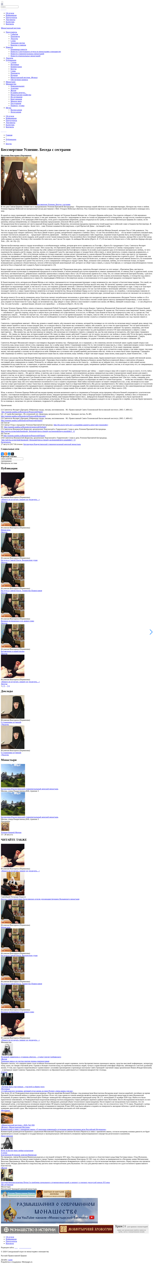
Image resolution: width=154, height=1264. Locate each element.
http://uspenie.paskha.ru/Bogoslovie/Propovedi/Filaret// (22, 412)
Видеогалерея (16, 110)
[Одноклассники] (5, 454)
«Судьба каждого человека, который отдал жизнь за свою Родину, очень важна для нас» (37, 1091)
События (14, 34)
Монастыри (10, 82)
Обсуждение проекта (19, 80)
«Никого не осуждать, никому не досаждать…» (20, 499)
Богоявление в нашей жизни (12, 651)
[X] (12, 454)
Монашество (11, 84)
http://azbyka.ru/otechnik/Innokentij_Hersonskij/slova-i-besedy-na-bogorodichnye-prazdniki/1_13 (38, 440)
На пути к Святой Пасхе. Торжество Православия (21, 591)
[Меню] (2, 4)
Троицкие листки (18, 43)
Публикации (11, 60)
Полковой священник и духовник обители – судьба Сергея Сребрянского (31, 1057)
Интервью (15, 64)
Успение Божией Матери (11, 832)
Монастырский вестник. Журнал (24, 77)
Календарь (10, 22)
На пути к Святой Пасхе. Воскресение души (19, 560)
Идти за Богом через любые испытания (17, 1150)
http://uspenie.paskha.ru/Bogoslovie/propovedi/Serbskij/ (25, 427)
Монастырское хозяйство (21, 95)
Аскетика (14, 88)
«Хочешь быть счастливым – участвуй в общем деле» (23, 1087)
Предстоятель (11, 32)
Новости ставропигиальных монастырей (27, 54)
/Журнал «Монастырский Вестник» (15, 1127)
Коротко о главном (18, 45)
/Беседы (4, 502)
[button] (151, 632)
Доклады (14, 39)
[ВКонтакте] (2, 454)
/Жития (4, 1059)
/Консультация (7, 1136)
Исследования (16, 97)
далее (10, 1260)
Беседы (13, 69)
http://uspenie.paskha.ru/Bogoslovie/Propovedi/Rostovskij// (23, 416)
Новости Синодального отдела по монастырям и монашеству (36, 52)
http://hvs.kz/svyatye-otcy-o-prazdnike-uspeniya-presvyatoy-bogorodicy (81, 425)
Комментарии (16, 67)
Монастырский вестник (11, 28)
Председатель (11, 17)
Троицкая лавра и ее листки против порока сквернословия (25, 1061)
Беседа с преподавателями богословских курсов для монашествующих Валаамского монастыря (40, 899)
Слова (13, 41)
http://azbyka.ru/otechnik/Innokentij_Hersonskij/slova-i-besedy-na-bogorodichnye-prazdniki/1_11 (38, 431)
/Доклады (5, 724)
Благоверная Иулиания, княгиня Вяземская (18, 1155)
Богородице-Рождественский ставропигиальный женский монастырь (52, 444)
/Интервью (5, 1089)
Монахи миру (16, 101)
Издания (14, 75)
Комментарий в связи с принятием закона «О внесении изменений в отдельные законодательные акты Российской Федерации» (53, 1129)
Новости (9, 47)
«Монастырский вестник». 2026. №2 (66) (18, 1125)
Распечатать (6, 442)
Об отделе (10, 13)
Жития (13, 90)
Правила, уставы (17, 106)
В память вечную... (18, 93)
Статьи (13, 62)
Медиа (8, 108)
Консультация (16, 99)
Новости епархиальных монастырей (25, 56)
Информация (11, 15)
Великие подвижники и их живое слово (17, 621)
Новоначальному (18, 86)
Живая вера (5, 530)
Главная (9, 135)
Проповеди (15, 36)
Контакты (10, 24)
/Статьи (4, 1072)
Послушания (16, 103)
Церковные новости (19, 49)
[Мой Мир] (9, 454)
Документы (10, 20)
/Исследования (7, 1185)
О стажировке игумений (11, 722)
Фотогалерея (16, 112)
